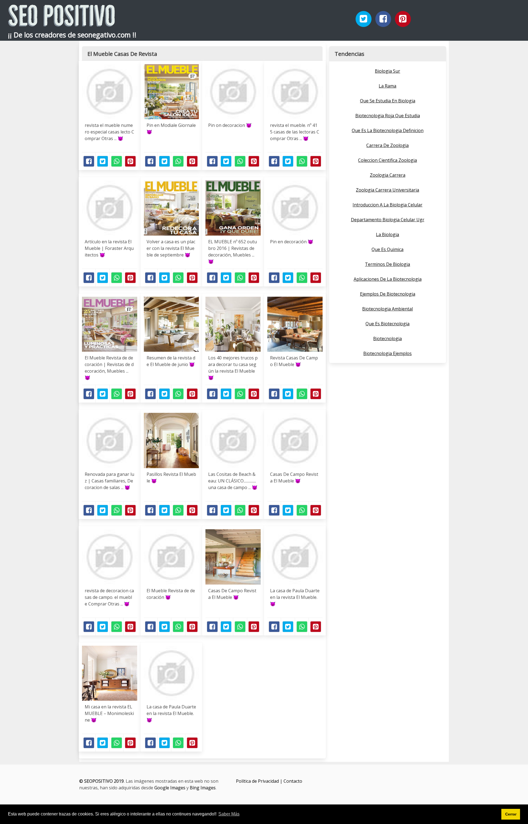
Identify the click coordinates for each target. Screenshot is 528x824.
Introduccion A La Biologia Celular (387, 205)
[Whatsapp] (116, 161)
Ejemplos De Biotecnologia (387, 294)
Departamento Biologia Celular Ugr (387, 220)
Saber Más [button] (229, 814)
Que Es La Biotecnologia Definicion (388, 130)
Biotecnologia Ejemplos (387, 353)
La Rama (387, 86)
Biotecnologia (387, 338)
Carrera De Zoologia (387, 145)
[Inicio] (62, 22)
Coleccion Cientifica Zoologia (387, 160)
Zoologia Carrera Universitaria (387, 190)
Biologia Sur (387, 71)
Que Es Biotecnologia (387, 324)
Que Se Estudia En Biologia (387, 101)
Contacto (293, 781)
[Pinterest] (403, 19)
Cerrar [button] (510, 814)
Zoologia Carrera (387, 175)
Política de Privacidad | (260, 781)
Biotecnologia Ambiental (387, 309)
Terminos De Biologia (387, 264)
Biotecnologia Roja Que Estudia (387, 116)
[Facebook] (383, 19)
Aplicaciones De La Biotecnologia (388, 279)
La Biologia (387, 234)
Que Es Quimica (387, 249)
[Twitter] (364, 19)
